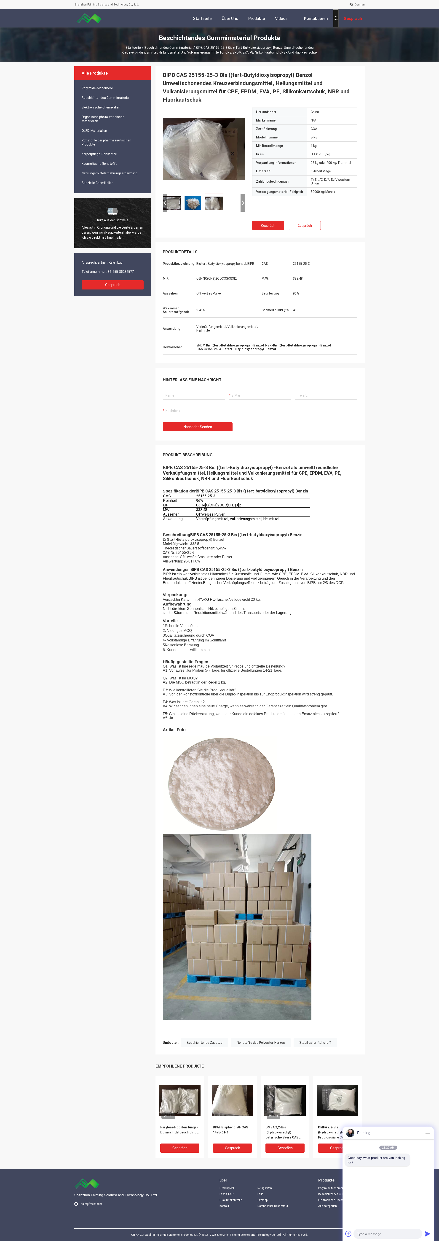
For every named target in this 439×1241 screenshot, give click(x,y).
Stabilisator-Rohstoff (315, 1042)
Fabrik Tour (226, 1194)
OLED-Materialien (94, 130)
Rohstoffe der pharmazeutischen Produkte (106, 142)
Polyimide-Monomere (97, 88)
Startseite (133, 47)
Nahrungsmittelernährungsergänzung (109, 173)
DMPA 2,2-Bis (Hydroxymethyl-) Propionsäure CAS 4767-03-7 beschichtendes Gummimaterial (336, 1132)
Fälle (260, 1194)
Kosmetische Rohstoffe (99, 163)
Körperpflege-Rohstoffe (99, 154)
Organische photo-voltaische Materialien (103, 119)
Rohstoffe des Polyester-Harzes (261, 1042)
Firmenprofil (227, 1188)
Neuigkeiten (264, 1188)
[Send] (427, 1234)
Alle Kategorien (327, 1206)
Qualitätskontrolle (231, 1200)
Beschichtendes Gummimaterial (168, 47)
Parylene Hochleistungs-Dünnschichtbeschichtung (179, 1129)
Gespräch (112, 285)
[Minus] (427, 1133)
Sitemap (262, 1200)
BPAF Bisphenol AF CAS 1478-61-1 (230, 1129)
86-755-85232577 (121, 271)
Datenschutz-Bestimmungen (272, 1206)
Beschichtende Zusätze (204, 1042)
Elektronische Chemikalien (101, 107)
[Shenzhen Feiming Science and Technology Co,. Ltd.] (89, 18)
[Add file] (348, 1234)
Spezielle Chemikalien (97, 183)
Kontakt (224, 1206)
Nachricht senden (197, 427)
